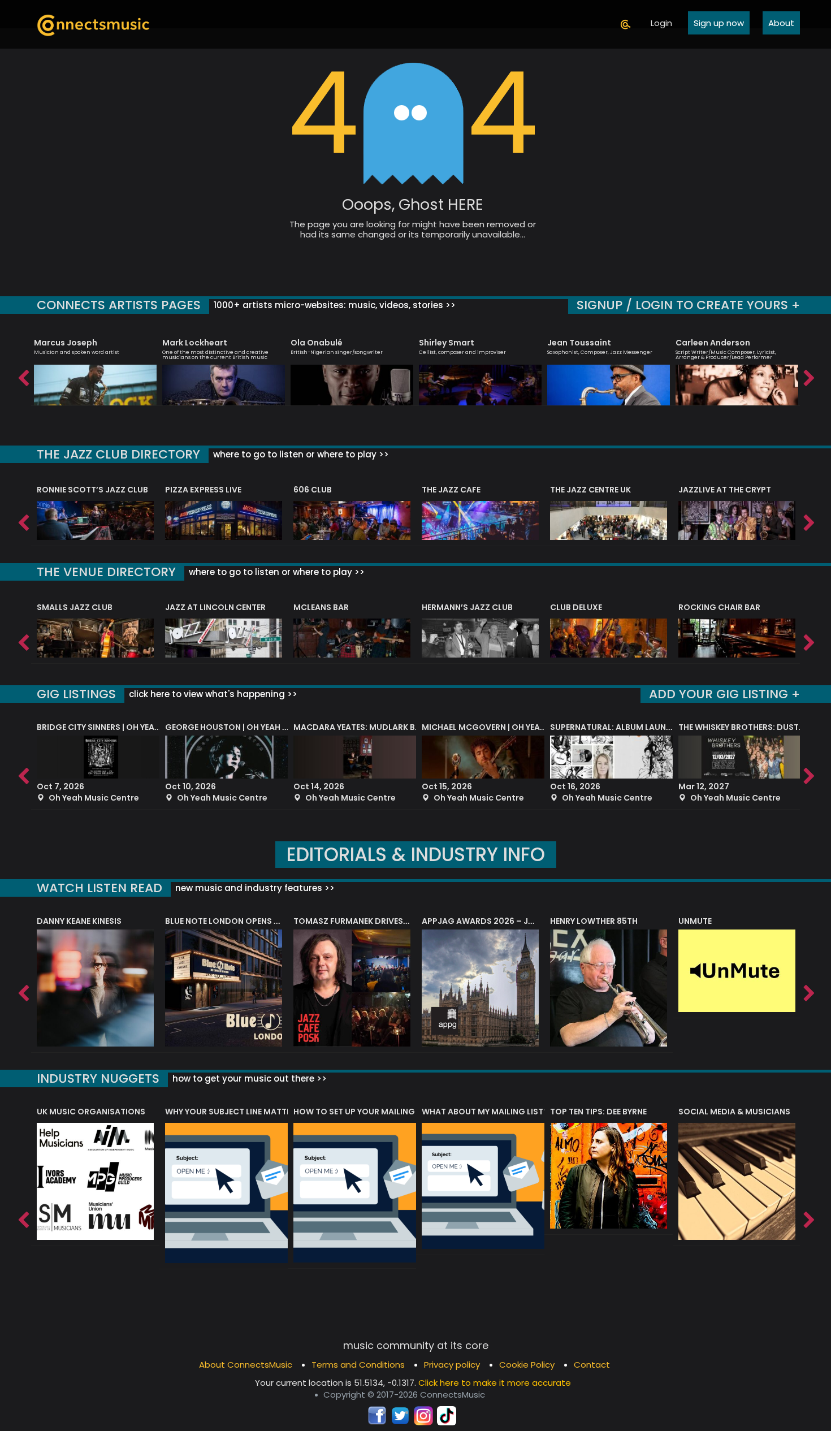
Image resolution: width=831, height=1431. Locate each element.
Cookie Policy (527, 1365)
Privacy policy (452, 1365)
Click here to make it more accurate (494, 1383)
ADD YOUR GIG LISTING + (724, 694)
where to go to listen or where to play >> (300, 454)
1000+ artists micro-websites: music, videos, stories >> (333, 305)
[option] (95, 367)
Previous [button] (22, 375)
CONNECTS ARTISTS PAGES (119, 305)
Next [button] (808, 375)
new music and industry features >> (254, 888)
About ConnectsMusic (245, 1365)
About (781, 23)
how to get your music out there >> (248, 1078)
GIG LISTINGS (76, 694)
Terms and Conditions (358, 1365)
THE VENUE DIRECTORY (106, 572)
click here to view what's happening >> (212, 694)
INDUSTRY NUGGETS (98, 1078)
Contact (592, 1365)
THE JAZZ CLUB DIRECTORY (118, 454)
